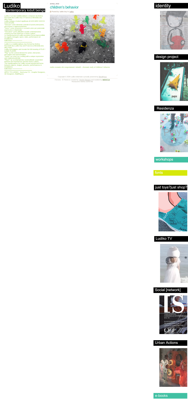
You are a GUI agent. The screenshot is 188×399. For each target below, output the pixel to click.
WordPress (103, 77)
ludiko (72, 11)
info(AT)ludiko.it (28, 40)
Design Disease (85, 80)
